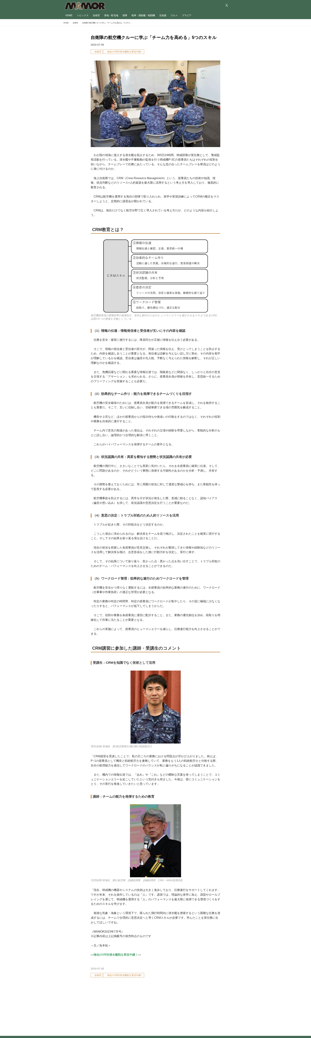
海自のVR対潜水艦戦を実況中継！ (116, 954)
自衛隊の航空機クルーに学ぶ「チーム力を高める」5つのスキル (154, 37)
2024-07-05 (97, 44)
